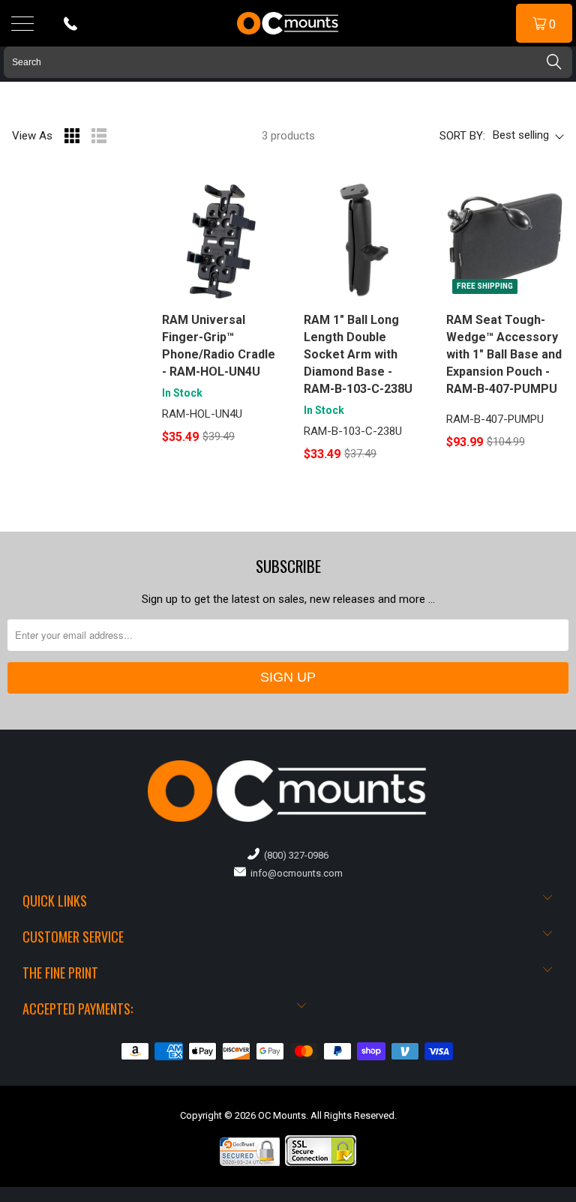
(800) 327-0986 (294, 855)
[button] (575, 1196)
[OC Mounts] (288, 23)
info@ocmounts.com (294, 873)
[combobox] (288, 62)
